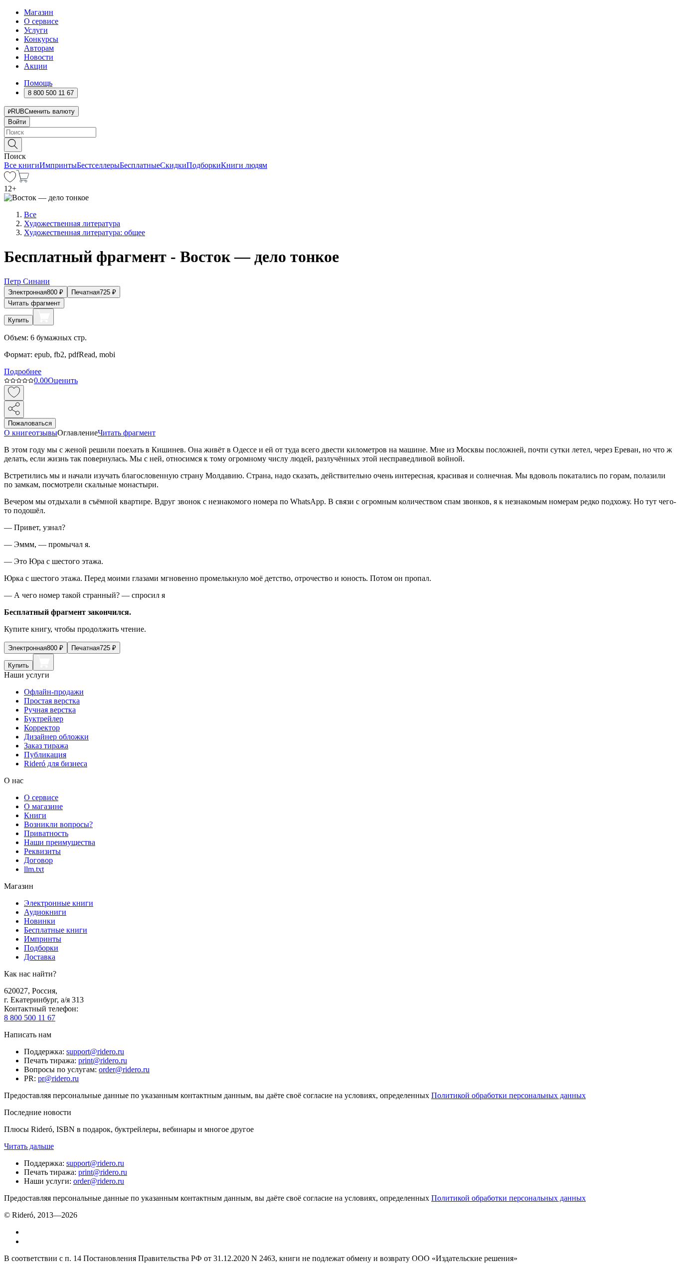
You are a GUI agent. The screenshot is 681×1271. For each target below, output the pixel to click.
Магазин (38, 12)
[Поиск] (13, 145)
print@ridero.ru (102, 1060)
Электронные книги (58, 903)
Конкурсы (41, 39)
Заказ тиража (46, 745)
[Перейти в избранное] (10, 179)
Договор (38, 860)
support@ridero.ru (95, 1051)
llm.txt (34, 869)
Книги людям (244, 165)
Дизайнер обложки (56, 736)
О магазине (43, 806)
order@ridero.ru (124, 1069)
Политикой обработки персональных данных (508, 1095)
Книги (35, 815)
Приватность (46, 833)
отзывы (44, 432)
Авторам (39, 48)
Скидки (173, 165)
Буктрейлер (43, 718)
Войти (17, 122)
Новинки (39, 921)
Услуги (36, 30)
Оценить (63, 380)
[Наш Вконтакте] (29, 1232)
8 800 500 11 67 (29, 1017)
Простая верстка (52, 701)
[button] (340, 144)
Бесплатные (140, 165)
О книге (18, 432)
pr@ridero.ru (58, 1078)
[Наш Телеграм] (28, 1241)
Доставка (39, 957)
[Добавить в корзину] (43, 316)
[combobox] (340, 132)
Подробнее (22, 371)
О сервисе (41, 21)
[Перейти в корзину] (22, 179)
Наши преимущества (59, 842)
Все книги (21, 165)
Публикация (45, 754)
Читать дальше (29, 1146)
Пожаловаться (30, 423)
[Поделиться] (14, 409)
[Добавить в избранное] (14, 393)
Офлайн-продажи (54, 692)
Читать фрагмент (34, 303)
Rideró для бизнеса (55, 763)
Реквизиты (42, 851)
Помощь (38, 83)
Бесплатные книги (55, 930)
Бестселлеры (98, 165)
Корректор (42, 727)
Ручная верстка (50, 710)
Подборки (203, 165)
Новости (38, 57)
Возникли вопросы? (58, 824)
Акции (35, 66)
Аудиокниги (45, 912)
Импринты (58, 165)
